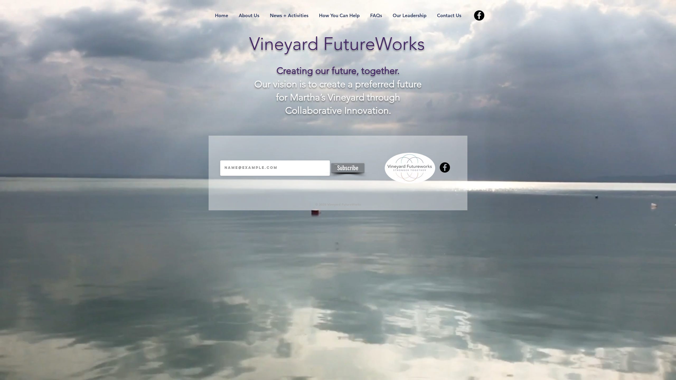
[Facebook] (479, 15)
